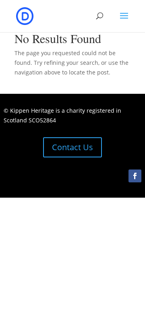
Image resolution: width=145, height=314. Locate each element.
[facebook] (134, 175)
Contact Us (72, 147)
